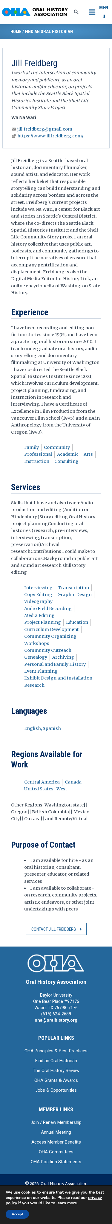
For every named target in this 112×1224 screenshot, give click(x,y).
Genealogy (35, 657)
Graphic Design (74, 594)
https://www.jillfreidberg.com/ (50, 136)
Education (77, 622)
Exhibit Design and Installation (58, 678)
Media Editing (39, 615)
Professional (38, 454)
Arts (88, 454)
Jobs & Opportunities (56, 1090)
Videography (38, 601)
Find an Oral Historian (49, 31)
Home (16, 31)
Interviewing (38, 587)
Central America (42, 782)
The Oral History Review (56, 1070)
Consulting (66, 461)
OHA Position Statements (56, 1161)
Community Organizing (50, 636)
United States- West (45, 789)
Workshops (36, 643)
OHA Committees (56, 1152)
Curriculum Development (51, 629)
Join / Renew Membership (56, 1122)
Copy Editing (38, 594)
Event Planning (41, 671)
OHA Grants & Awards (56, 1080)
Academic (68, 454)
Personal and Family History (55, 664)
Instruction (36, 461)
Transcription (73, 587)
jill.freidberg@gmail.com (44, 129)
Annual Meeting (56, 1132)
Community (57, 447)
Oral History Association (56, 982)
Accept (17, 1214)
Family (31, 447)
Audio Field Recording (48, 608)
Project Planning (42, 622)
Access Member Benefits (56, 1142)
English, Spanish (42, 728)
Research (34, 685)
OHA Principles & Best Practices (56, 1051)
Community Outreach (47, 650)
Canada (73, 782)
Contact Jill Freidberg (53, 929)
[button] (76, 12)
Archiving (63, 657)
